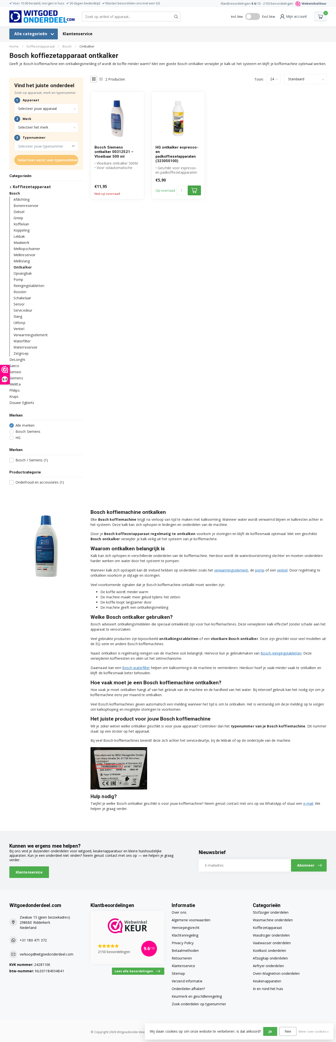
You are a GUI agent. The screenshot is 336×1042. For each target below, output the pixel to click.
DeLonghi (17, 359)
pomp (259, 570)
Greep (18, 218)
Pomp (18, 279)
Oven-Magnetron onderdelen (276, 973)
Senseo (15, 372)
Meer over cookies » (314, 1031)
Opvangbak (23, 273)
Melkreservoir (24, 254)
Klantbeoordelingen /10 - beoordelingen (274, 3)
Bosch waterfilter (136, 667)
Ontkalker (87, 46)
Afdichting (22, 199)
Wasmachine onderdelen (273, 920)
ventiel (282, 570)
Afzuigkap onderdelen (270, 958)
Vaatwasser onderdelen (272, 943)
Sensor (19, 304)
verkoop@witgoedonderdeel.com (46, 954)
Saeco (14, 365)
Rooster (20, 291)
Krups (14, 396)
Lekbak (19, 236)
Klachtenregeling (185, 935)
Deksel (19, 211)
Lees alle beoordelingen (134, 971)
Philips (14, 390)
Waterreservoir (25, 347)
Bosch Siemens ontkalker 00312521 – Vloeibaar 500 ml (114, 152)
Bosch (67, 46)
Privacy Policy (183, 943)
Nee (288, 1031)
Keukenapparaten (267, 981)
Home (14, 46)
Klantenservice (77, 33)
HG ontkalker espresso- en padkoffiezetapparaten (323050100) (177, 154)
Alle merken (24, 425)
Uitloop (19, 322)
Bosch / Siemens (31, 460)
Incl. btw (237, 16)
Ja (270, 1031)
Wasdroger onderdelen (271, 935)
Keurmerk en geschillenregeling (197, 996)
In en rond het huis (268, 988)
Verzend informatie (187, 981)
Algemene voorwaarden (191, 920)
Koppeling (22, 230)
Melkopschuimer (27, 248)
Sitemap (178, 973)
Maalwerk (21, 242)
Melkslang (22, 261)
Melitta (15, 384)
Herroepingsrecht (186, 927)
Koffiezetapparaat (41, 46)
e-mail (308, 803)
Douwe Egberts (21, 402)
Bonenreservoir (26, 205)
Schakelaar (22, 298)
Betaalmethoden (185, 950)
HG (17, 437)
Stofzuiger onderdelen (271, 912)
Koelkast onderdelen (269, 950)
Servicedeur (23, 310)
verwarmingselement (231, 570)
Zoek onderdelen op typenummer (199, 1004)
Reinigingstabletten (29, 285)
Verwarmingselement (31, 335)
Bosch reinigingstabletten (281, 653)
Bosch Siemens (27, 431)
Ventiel (19, 328)
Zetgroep (21, 353)
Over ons (179, 912)
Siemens (16, 378)
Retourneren (182, 958)
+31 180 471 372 (33, 940)
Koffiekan (21, 224)
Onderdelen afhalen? (188, 988)
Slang (18, 316)
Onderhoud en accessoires (39, 482)
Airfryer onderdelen (268, 965)
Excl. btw (268, 16)
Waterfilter (22, 341)
